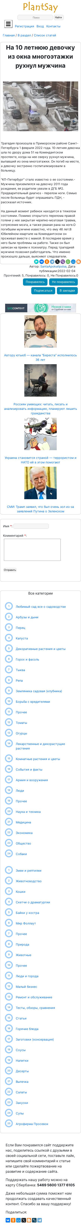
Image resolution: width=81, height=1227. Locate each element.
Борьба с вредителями (33, 702)
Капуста (22, 638)
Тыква (20, 670)
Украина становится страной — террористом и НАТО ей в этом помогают (40, 460)
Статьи (21, 1018)
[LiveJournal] (34, 1220)
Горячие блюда (27, 1029)
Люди (20, 790)
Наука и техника (28, 812)
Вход (40, 26)
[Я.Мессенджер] (36, 261)
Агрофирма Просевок (32, 1124)
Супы (20, 1113)
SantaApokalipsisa (52, 266)
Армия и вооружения (32, 780)
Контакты (53, 26)
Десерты (22, 1071)
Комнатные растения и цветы (38, 759)
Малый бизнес (26, 987)
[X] (57, 261)
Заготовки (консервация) (35, 1039)
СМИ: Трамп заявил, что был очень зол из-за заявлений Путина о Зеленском (40, 509)
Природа (22, 944)
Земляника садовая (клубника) (39, 691)
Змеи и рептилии (28, 870)
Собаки (21, 854)
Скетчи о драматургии (33, 902)
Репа (19, 680)
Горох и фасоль (27, 659)
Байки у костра (27, 913)
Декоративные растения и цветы (41, 649)
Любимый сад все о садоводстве (41, 607)
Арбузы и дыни (27, 617)
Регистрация (24, 26)
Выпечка (22, 1082)
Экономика (24, 833)
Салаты (21, 1092)
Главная (9, 35)
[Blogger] (78, 261)
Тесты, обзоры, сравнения (35, 1008)
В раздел (24, 35)
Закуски (22, 1103)
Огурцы (21, 733)
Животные (23, 955)
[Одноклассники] (47, 261)
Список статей (45, 35)
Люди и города (27, 976)
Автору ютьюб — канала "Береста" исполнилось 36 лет (40, 357)
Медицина (23, 822)
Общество (23, 843)
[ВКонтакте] (41, 261)
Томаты (21, 723)
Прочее (21, 712)
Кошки (20, 892)
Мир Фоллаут (26, 923)
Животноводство (29, 881)
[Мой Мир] (73, 261)
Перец (20, 628)
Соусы (21, 1050)
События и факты (29, 769)
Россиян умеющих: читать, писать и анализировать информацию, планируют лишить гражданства (40, 408)
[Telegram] (52, 261)
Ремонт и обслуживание (34, 997)
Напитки (22, 1060)
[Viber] (62, 261)
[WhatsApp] (68, 261)
